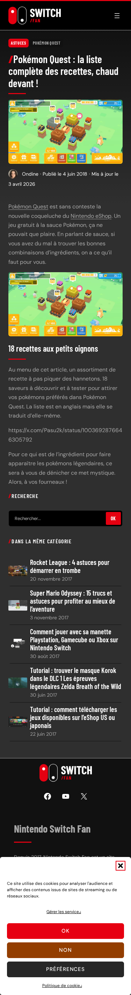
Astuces (18, 42)
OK (113, 518)
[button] (120, 865)
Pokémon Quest (47, 42)
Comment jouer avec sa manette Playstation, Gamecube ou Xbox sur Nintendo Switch (74, 640)
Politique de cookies (62, 985)
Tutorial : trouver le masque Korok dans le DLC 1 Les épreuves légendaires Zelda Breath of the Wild (75, 678)
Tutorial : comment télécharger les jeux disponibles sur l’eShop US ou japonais (73, 717)
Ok (65, 930)
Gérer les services (63, 911)
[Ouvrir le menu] (117, 15)
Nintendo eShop (91, 216)
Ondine (30, 174)
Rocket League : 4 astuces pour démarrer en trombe (69, 566)
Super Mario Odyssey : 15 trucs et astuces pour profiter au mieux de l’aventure (72, 601)
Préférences (65, 969)
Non (65, 950)
